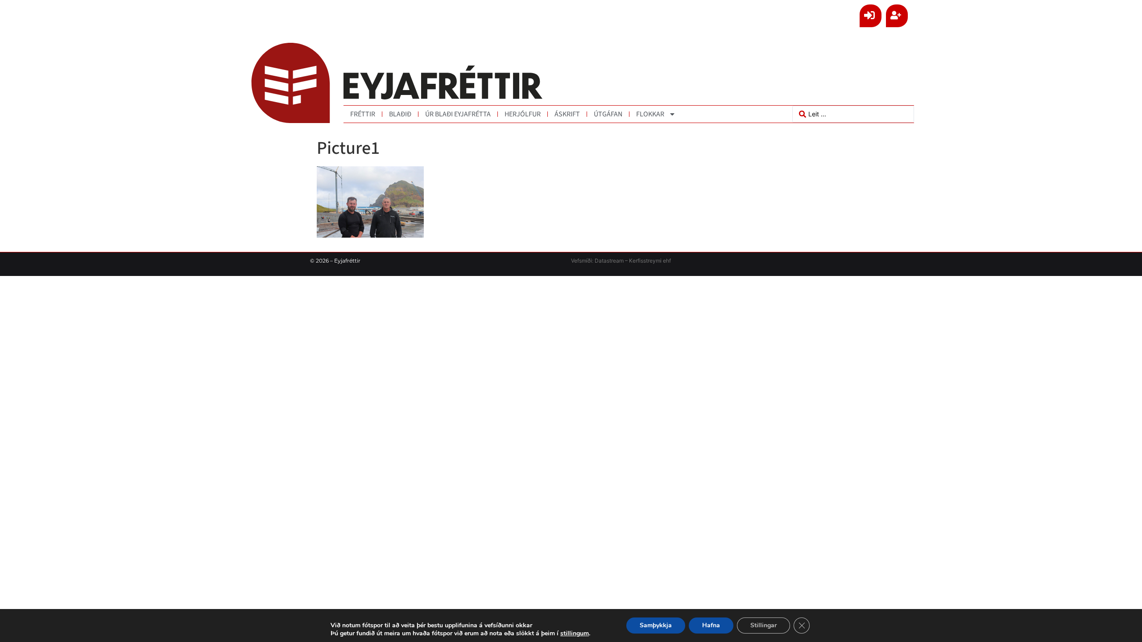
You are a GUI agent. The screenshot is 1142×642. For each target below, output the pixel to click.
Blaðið (400, 114)
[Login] (870, 15)
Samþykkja (656, 625)
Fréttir (362, 114)
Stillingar (763, 625)
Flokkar (650, 114)
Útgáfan (608, 114)
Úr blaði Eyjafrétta (458, 114)
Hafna (711, 625)
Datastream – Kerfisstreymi (627, 260)
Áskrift (567, 114)
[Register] (897, 15)
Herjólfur (523, 114)
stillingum (574, 634)
